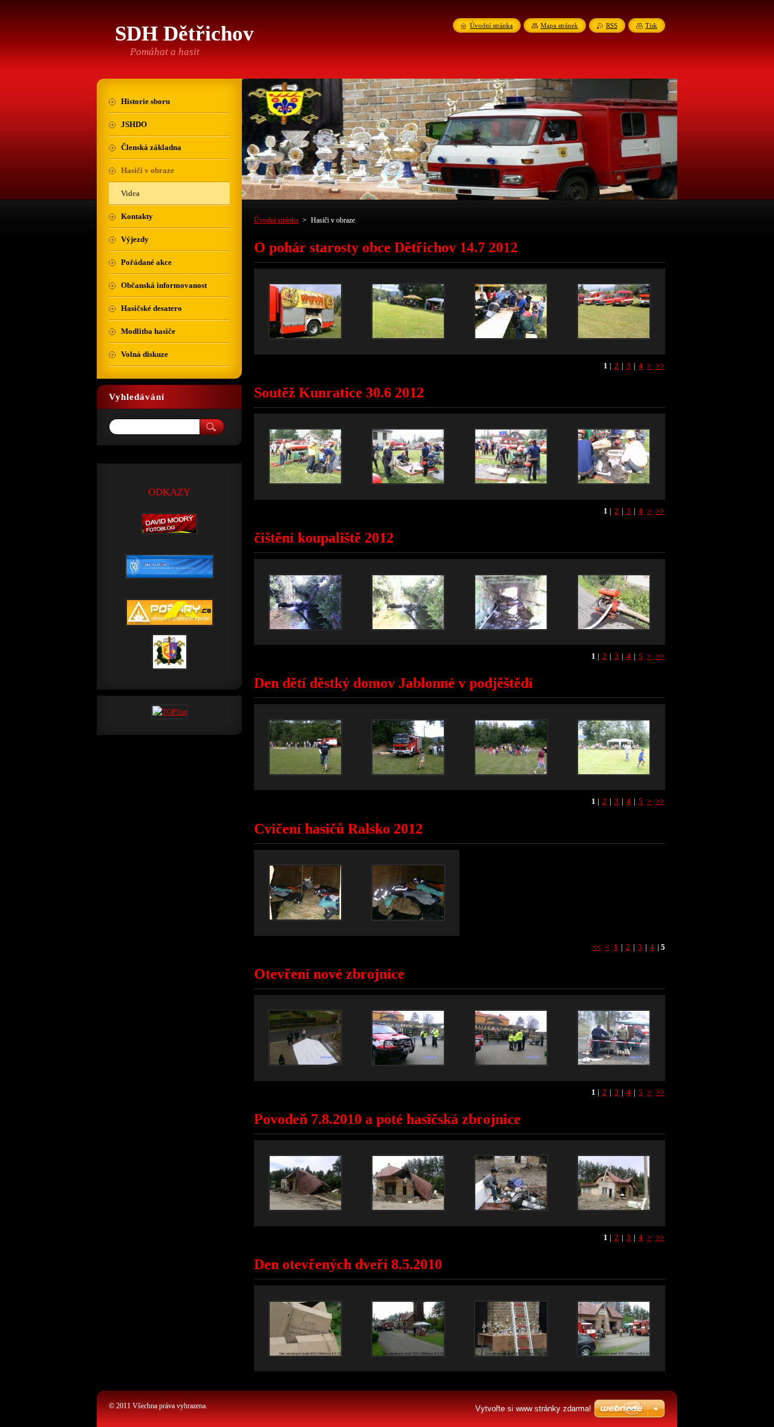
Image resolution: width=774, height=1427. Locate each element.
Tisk (651, 25)
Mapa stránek (559, 25)
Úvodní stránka (276, 220)
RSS (611, 25)
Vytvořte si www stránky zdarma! (533, 1408)
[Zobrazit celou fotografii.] (305, 311)
